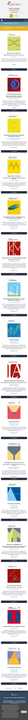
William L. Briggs (14, 669)
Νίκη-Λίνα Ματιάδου (14, 385)
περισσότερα (14, 69)
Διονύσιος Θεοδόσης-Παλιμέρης (14, 138)
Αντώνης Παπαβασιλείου (14, 302)
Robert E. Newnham (14, 468)
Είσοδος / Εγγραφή (14, 8)
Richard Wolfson (14, 628)
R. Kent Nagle (14, 505)
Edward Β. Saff (14, 506)
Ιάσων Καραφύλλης (14, 139)
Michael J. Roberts (14, 180)
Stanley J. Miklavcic (14, 220)
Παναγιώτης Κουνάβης (14, 98)
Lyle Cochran (14, 670)
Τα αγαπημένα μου (14, 10)
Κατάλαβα (24, 711)
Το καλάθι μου (14, 12)
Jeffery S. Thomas (14, 425)
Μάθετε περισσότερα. (10, 718)
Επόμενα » (20, 688)
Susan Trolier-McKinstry (14, 467)
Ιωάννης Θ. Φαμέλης (14, 384)
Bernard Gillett (14, 672)
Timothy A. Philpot (14, 423)
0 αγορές (16, 16)
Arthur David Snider (14, 508)
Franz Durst (14, 56)
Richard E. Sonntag (14, 343)
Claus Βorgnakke (14, 341)
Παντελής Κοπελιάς (14, 261)
